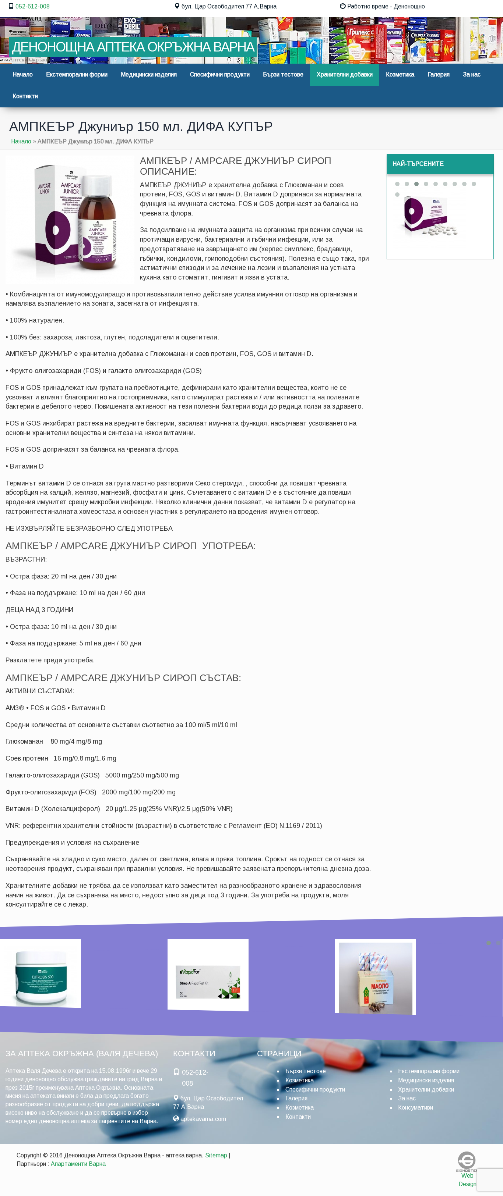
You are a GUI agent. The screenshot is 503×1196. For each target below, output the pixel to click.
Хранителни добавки (345, 74)
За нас (472, 74)
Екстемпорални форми (77, 74)
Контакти (25, 96)
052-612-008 (32, 6)
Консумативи (415, 1107)
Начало (23, 74)
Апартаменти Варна (78, 1164)
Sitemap (216, 1155)
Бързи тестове (283, 74)
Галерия (439, 74)
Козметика (400, 74)
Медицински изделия (149, 74)
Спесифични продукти (220, 74)
